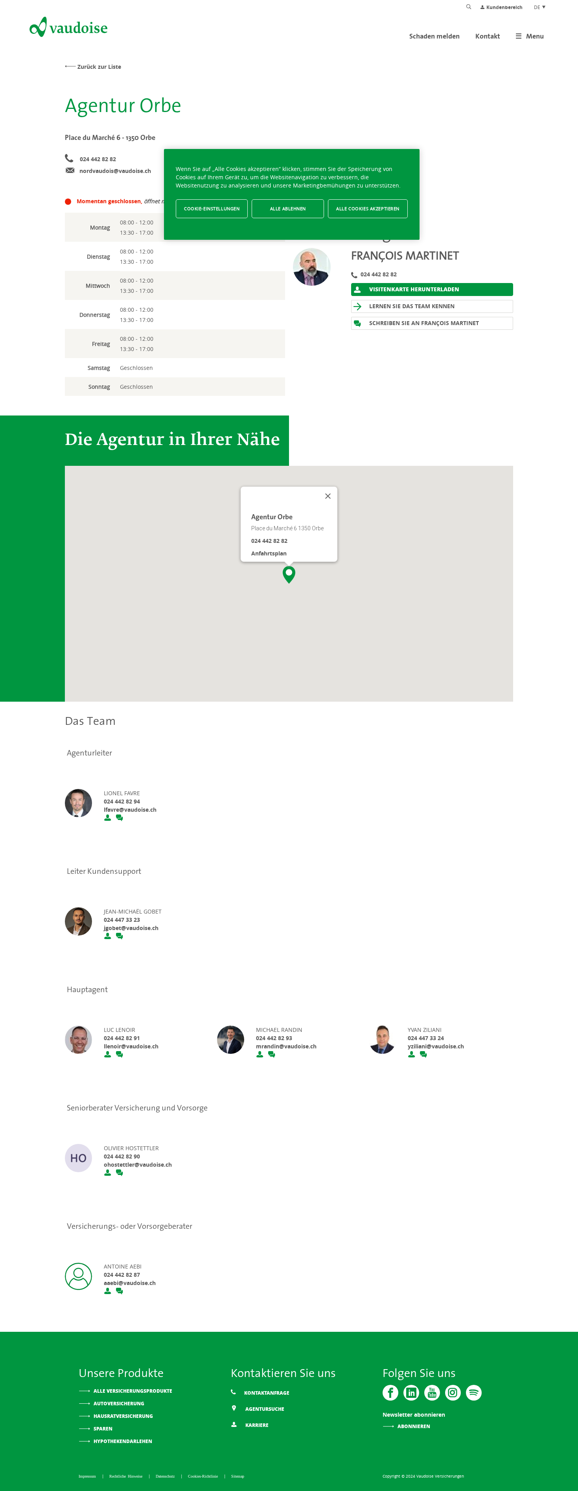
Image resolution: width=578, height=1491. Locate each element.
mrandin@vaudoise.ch (286, 1046)
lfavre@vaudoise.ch (130, 809)
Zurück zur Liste (99, 66)
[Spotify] (474, 1393)
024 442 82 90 (122, 1156)
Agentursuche (264, 1409)
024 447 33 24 (426, 1038)
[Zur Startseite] (67, 28)
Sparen (103, 1428)
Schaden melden (434, 36)
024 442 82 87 (122, 1274)
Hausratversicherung (123, 1416)
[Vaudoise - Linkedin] (411, 1393)
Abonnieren (414, 1426)
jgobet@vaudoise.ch (131, 928)
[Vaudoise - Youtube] (432, 1393)
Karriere (256, 1425)
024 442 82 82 (98, 159)
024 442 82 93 (274, 1038)
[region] (292, 194)
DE (537, 7)
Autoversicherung (119, 1403)
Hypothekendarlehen (123, 1441)
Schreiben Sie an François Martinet (423, 323)
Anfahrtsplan (269, 553)
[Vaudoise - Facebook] (390, 1393)
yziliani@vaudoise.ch (436, 1046)
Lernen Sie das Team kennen (411, 306)
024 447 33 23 (122, 919)
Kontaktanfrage (266, 1393)
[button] (289, 575)
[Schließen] (327, 496)
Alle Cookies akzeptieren (367, 208)
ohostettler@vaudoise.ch (138, 1164)
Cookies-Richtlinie (204, 1476)
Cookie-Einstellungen (211, 208)
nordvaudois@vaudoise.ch (115, 171)
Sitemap (237, 1476)
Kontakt (487, 36)
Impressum (88, 1476)
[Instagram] (453, 1393)
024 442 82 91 (122, 1038)
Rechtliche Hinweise (126, 1476)
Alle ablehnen (288, 208)
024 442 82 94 (122, 801)
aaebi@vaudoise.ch (130, 1283)
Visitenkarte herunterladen (413, 289)
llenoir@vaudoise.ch (131, 1046)
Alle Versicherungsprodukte (133, 1391)
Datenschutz (166, 1476)
